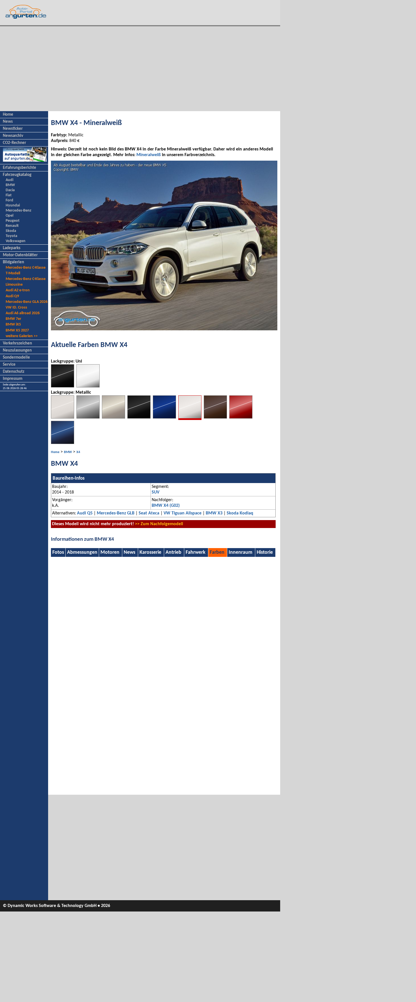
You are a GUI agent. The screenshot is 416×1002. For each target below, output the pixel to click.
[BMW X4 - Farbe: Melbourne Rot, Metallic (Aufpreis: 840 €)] (240, 417)
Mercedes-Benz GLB (115, 513)
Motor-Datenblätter (20, 255)
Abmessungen (82, 552)
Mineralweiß (148, 155)
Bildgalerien (13, 262)
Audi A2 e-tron (18, 290)
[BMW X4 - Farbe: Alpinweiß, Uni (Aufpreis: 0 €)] (88, 386)
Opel (9, 216)
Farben (217, 552)
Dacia (10, 190)
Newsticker (13, 129)
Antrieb (173, 552)
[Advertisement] (140, 68)
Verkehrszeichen (17, 343)
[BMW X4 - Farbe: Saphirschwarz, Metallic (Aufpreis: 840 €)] (139, 417)
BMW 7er (13, 319)
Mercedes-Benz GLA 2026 (27, 302)
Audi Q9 (12, 296)
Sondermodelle (16, 357)
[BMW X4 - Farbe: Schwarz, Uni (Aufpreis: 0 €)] (62, 386)
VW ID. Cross (16, 307)
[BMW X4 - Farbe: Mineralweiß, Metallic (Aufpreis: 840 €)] (189, 419)
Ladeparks (11, 248)
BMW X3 (214, 513)
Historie (265, 552)
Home (8, 115)
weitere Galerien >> (22, 336)
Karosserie (150, 552)
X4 (78, 452)
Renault (12, 226)
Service (9, 365)
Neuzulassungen (17, 350)
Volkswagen (15, 241)
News (8, 122)
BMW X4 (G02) (166, 505)
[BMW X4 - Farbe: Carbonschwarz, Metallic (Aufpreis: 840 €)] (62, 443)
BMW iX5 (13, 324)
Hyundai (13, 205)
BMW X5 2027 (17, 330)
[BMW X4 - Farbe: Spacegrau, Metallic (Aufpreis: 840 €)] (88, 417)
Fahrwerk (195, 552)
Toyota (11, 236)
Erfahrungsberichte (19, 168)
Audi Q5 (85, 513)
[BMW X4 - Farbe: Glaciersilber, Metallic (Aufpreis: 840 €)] (62, 417)
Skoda (11, 231)
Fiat (9, 195)
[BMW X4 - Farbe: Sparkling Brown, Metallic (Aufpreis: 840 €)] (215, 417)
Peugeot (13, 221)
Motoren (109, 552)
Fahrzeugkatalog (17, 175)
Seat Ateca (149, 513)
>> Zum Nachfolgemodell (159, 524)
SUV (155, 492)
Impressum (12, 379)
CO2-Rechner (14, 143)
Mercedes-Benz (18, 210)
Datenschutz (13, 372)
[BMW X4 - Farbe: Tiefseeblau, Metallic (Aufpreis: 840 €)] (164, 417)
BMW (10, 185)
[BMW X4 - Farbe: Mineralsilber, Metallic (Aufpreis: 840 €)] (113, 417)
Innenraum (240, 552)
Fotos (58, 552)
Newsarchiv (13, 136)
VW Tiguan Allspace (182, 513)
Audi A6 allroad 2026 (23, 313)
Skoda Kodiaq (240, 513)
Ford (9, 200)
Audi (9, 180)
